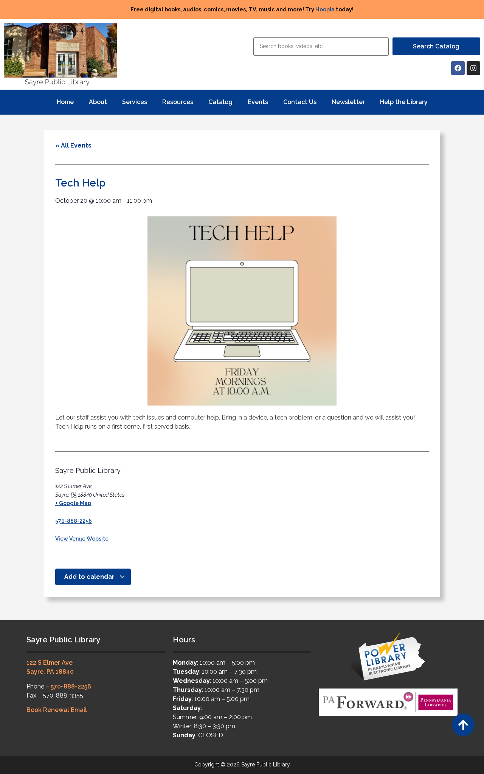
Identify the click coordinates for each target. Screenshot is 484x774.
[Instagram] (473, 68)
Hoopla (325, 9)
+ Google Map (73, 503)
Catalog (220, 102)
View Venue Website (82, 539)
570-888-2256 (73, 521)
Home (65, 102)
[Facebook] (458, 68)
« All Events (73, 145)
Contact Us (299, 102)
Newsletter (348, 102)
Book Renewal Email (56, 709)
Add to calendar (90, 576)
